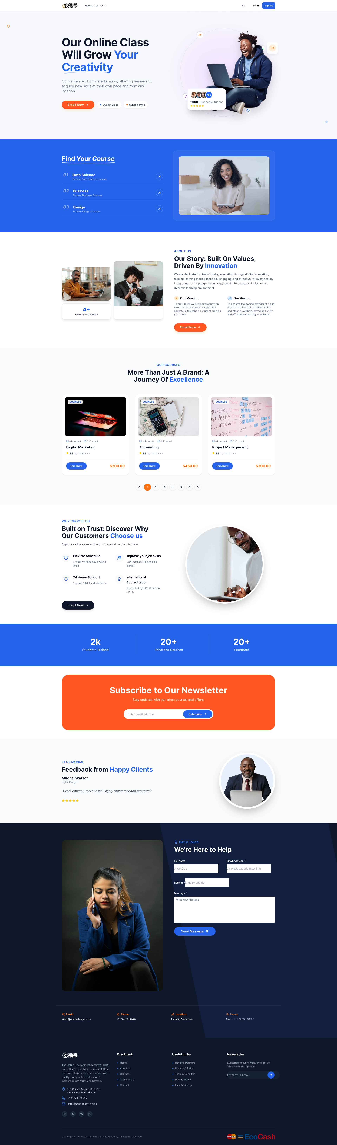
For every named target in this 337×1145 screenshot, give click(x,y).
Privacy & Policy (183, 1068)
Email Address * (236, 860)
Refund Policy (181, 1079)
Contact (123, 1085)
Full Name (179, 860)
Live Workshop (182, 1085)
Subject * (179, 882)
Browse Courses (94, 5)
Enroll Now (75, 104)
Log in (255, 5)
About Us (124, 1068)
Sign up (268, 5)
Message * (180, 893)
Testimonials (125, 1079)
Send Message (192, 931)
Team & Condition (183, 1073)
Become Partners (183, 1062)
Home (122, 1062)
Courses (123, 1073)
